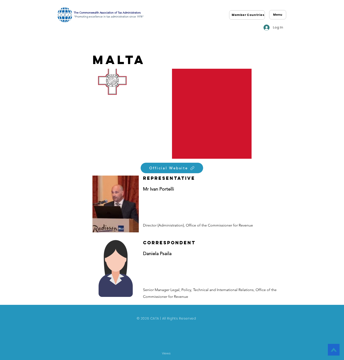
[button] (248, 15)
